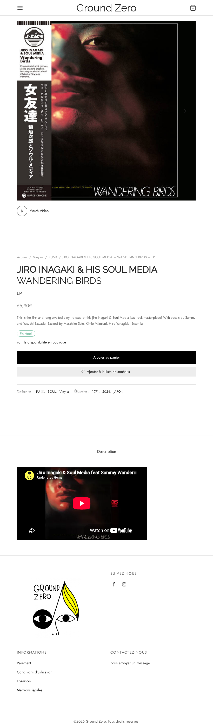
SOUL (52, 391)
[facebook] (113, 584)
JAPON (118, 391)
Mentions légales (29, 690)
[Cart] (193, 8)
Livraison (24, 681)
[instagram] (124, 584)
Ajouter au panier (106, 357)
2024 (106, 391)
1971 (95, 391)
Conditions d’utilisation (34, 672)
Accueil (22, 257)
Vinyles (38, 257)
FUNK (53, 257)
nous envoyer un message (130, 663)
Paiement (24, 663)
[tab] (106, 451)
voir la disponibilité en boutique (41, 342)
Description (106, 451)
